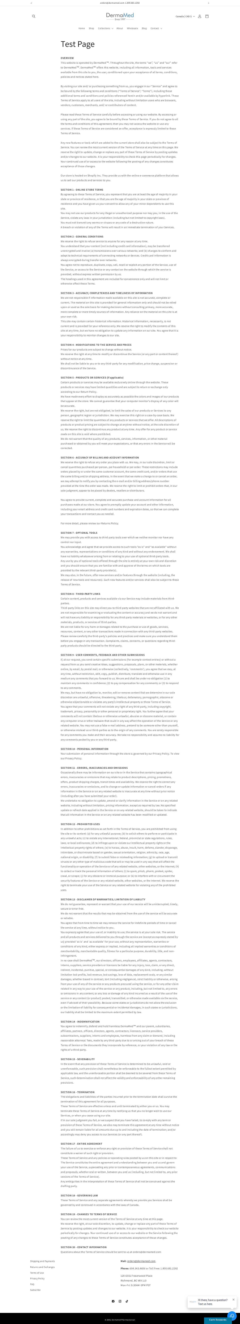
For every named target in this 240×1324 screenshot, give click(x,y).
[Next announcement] (208, 3)
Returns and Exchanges (42, 1267)
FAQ (32, 1284)
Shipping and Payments (42, 1261)
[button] (33, 16)
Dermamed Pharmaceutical (123, 1320)
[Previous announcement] (31, 3)
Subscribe (35, 1289)
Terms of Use (37, 1272)
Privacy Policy (37, 1278)
